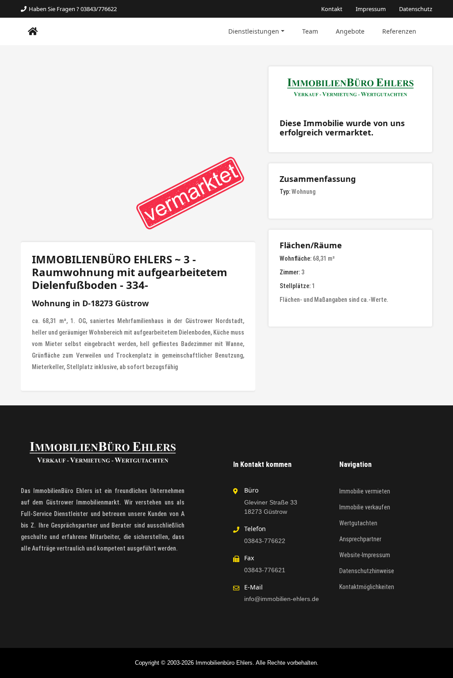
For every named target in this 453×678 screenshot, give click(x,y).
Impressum (371, 9)
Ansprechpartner (360, 539)
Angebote (350, 31)
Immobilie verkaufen (364, 507)
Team (310, 31)
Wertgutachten (358, 523)
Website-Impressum (364, 555)
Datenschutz (415, 9)
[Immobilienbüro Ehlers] (33, 31)
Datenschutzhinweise (366, 570)
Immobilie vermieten (364, 491)
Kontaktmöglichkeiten (366, 586)
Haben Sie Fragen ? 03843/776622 (73, 9)
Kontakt (331, 9)
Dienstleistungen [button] (253, 31)
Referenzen (399, 31)
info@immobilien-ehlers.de (281, 598)
